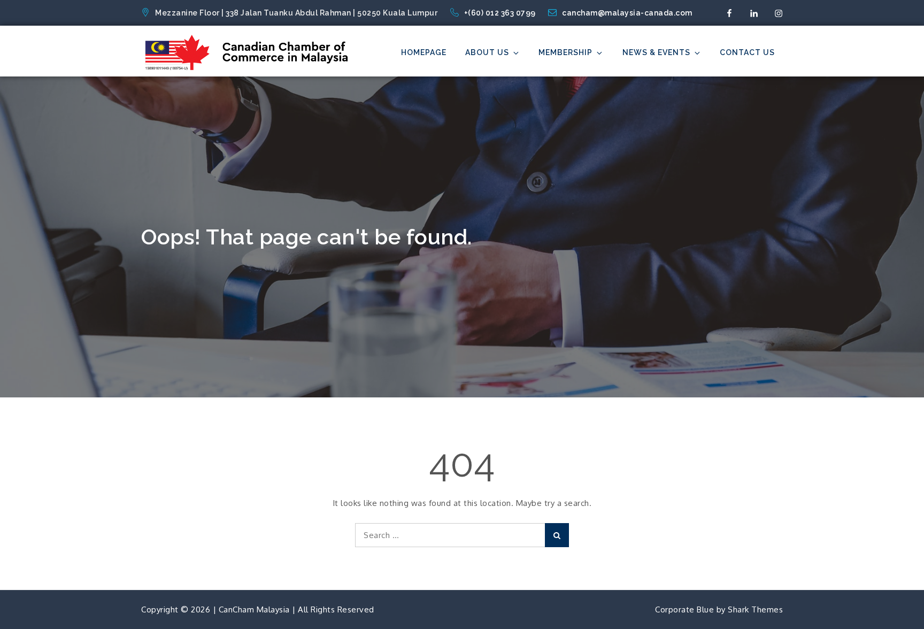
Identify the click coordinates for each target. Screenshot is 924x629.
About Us (487, 52)
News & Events (656, 52)
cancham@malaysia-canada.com (627, 13)
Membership (565, 52)
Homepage (423, 52)
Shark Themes (755, 609)
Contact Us (747, 52)
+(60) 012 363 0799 (501, 13)
